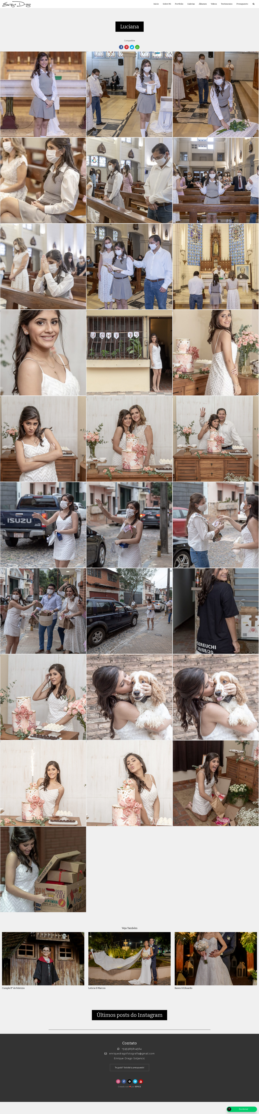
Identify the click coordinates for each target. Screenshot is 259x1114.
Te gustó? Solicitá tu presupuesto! (129, 1068)
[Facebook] (124, 1081)
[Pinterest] (129, 1081)
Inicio (156, 4)
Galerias (191, 4)
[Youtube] (141, 1081)
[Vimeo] (135, 1081)
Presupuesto (242, 4)
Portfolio (179, 4)
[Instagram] (118, 1081)
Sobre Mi (167, 4)
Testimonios (226, 4)
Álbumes (203, 4)
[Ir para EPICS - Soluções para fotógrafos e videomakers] (129, 1086)
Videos (214, 4)
